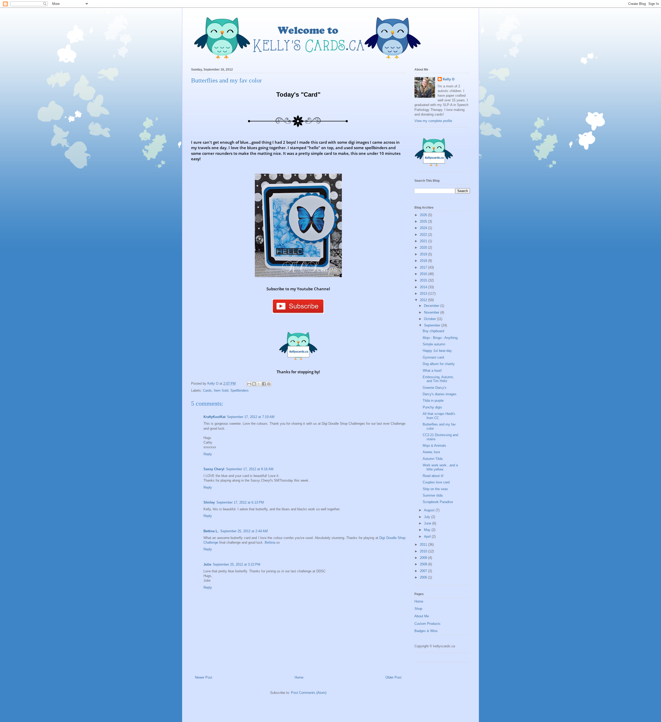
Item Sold (221, 390)
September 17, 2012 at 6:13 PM (240, 502)
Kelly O (448, 79)
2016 (424, 274)
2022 (424, 235)
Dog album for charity (439, 364)
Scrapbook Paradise (438, 502)
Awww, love (431, 452)
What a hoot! (432, 371)
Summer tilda (433, 495)
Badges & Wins (426, 631)
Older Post (393, 677)
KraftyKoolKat (214, 417)
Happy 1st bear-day (437, 351)
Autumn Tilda (433, 459)
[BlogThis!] (254, 383)
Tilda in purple (433, 400)
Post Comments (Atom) (308, 693)
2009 (424, 558)
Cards (207, 390)
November (432, 312)
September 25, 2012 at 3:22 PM (236, 564)
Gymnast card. (434, 357)
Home (299, 677)
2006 (424, 577)
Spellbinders (239, 390)
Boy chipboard (433, 331)
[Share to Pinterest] (268, 383)
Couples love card (436, 482)
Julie (207, 564)
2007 (424, 571)
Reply (207, 454)
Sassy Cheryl (213, 469)
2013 (424, 293)
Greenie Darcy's (434, 388)
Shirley (209, 502)
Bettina (270, 542)
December (432, 306)
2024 (424, 228)
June (428, 523)
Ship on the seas (435, 489)
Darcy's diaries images (440, 394)
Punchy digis (432, 407)
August (430, 510)
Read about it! (433, 476)
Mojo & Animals (434, 445)
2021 (424, 241)
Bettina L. (211, 531)
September (432, 325)
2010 (424, 551)
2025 (424, 221)
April (428, 536)
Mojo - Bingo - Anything (440, 338)
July (427, 517)
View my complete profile (433, 121)
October (430, 319)
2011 (424, 544)
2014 (424, 287)
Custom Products (427, 624)
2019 (424, 254)
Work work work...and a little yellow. (440, 467)
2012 (424, 300)
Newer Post (203, 677)
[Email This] (249, 383)
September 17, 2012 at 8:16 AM (249, 469)
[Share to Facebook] (263, 383)
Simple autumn (434, 344)
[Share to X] (259, 383)
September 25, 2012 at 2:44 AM (244, 531)
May (427, 530)
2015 (424, 280)
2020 (424, 247)
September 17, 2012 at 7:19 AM (250, 417)
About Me (421, 616)
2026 (424, 215)
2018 (424, 261)
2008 (424, 564)
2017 (424, 267)
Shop (418, 609)
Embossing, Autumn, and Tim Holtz (438, 379)
